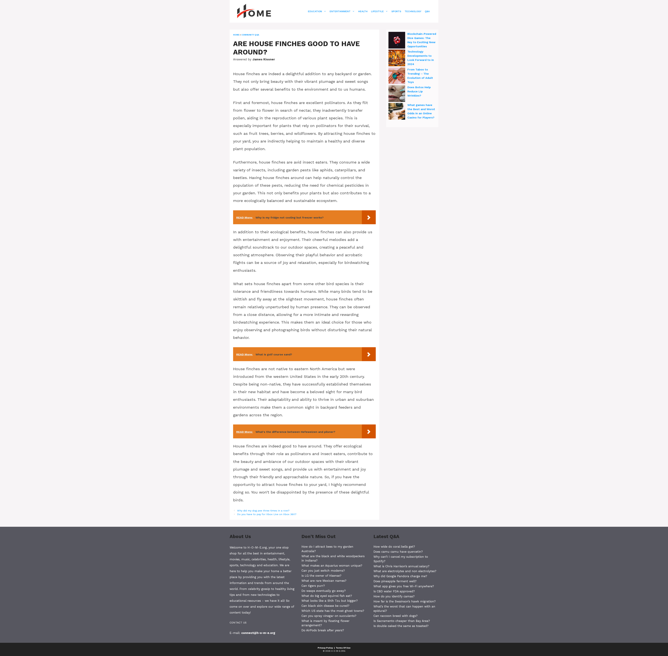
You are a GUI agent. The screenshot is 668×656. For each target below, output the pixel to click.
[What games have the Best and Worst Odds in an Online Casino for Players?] (396, 112)
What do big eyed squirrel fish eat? (326, 596)
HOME (236, 35)
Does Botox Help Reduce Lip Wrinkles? (419, 91)
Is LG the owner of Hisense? (321, 575)
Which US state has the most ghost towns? (332, 611)
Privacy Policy (325, 648)
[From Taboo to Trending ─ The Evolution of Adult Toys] (396, 76)
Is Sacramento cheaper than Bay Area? (401, 621)
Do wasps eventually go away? (323, 591)
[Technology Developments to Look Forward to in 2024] (396, 58)
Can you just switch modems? (323, 570)
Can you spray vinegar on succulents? (328, 616)
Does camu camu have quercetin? (398, 551)
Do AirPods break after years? (322, 630)
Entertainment (340, 11)
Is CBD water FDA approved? (394, 591)
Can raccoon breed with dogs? (395, 616)
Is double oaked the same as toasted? (400, 626)
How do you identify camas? (394, 596)
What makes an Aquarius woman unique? (331, 565)
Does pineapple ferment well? (394, 581)
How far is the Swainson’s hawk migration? (404, 601)
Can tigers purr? (313, 585)
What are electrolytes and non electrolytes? (404, 571)
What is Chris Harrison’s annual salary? (401, 566)
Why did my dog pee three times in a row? (263, 510)
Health (363, 11)
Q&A (427, 11)
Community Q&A (250, 35)
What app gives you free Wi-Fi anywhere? (403, 586)
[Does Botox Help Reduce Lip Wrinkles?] (396, 94)
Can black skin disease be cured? (325, 605)
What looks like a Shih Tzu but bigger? (329, 600)
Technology (413, 11)
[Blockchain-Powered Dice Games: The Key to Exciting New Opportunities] (396, 41)
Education (315, 11)
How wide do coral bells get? (394, 546)
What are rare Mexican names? (323, 580)
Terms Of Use (343, 648)
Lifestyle (377, 11)
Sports (396, 11)
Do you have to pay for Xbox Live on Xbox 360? (266, 514)
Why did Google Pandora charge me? (400, 576)
